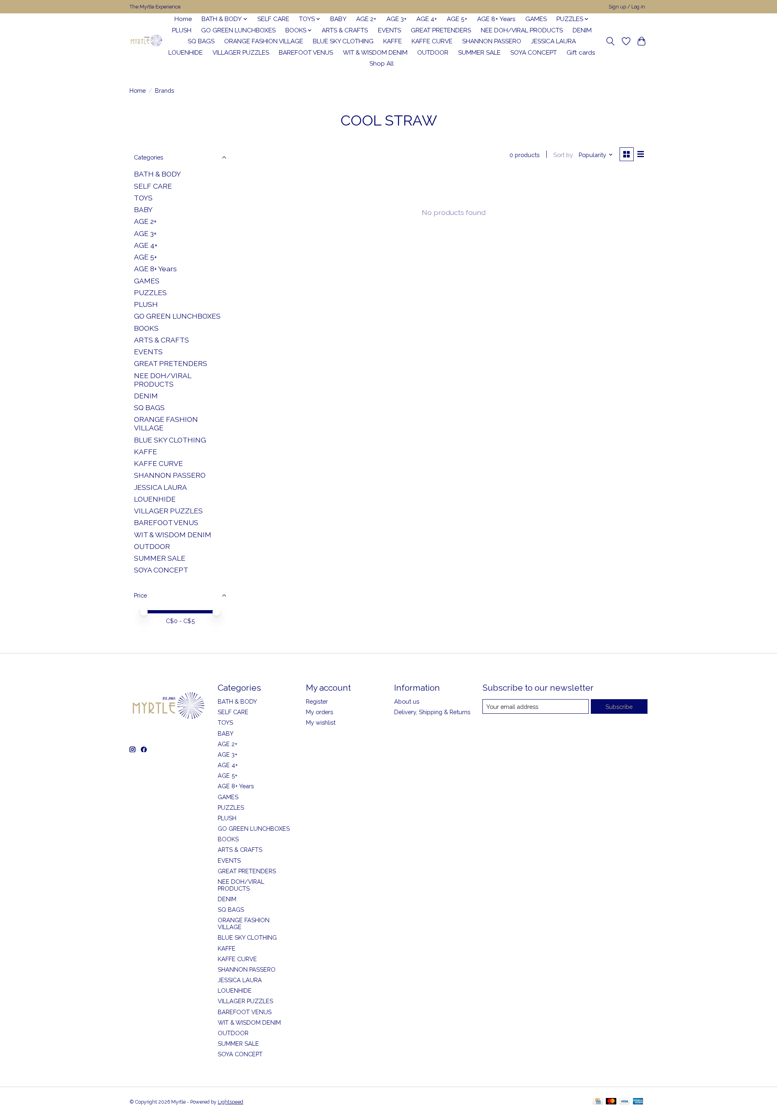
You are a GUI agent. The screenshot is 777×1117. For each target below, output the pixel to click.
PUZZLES (150, 292)
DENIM (582, 30)
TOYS (143, 198)
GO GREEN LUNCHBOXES (238, 30)
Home (183, 19)
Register (317, 701)
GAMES (536, 19)
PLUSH (181, 30)
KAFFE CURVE (432, 41)
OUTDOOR (432, 52)
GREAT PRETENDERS (441, 30)
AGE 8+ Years (496, 19)
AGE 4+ (426, 19)
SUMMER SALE (479, 52)
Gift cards (581, 52)
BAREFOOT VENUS (306, 52)
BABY (338, 19)
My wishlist (320, 722)
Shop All (381, 63)
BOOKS (146, 328)
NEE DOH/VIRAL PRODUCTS (522, 30)
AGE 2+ (366, 19)
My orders (319, 711)
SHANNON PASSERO (491, 41)
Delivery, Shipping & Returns (432, 711)
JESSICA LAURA (553, 41)
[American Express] (638, 1102)
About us (406, 701)
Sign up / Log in (627, 7)
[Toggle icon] (610, 41)
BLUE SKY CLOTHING (343, 41)
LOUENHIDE (185, 52)
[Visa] (624, 1102)
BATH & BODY (157, 174)
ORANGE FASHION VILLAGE (263, 41)
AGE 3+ (396, 19)
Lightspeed (230, 1102)
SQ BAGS (201, 41)
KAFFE (392, 41)
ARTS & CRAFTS (345, 30)
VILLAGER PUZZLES (240, 52)
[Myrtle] (146, 41)
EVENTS (389, 30)
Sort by (563, 154)
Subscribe (619, 706)
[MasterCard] (611, 1102)
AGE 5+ (457, 19)
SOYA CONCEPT (533, 52)
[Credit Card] (598, 1102)
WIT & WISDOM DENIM (375, 52)
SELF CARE (273, 19)
